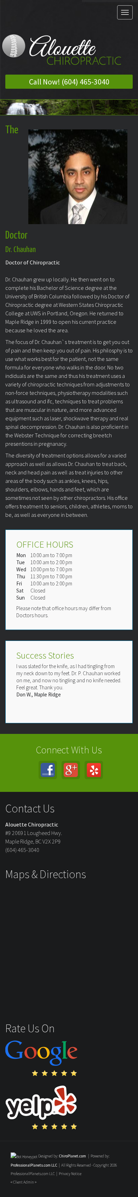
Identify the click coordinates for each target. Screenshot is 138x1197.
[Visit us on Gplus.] (71, 770)
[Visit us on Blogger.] (94, 770)
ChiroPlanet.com (72, 1156)
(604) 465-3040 (22, 849)
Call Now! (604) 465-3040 (69, 82)
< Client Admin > (23, 1182)
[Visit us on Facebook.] (48, 770)
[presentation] (24, 1156)
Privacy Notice (70, 1173)
